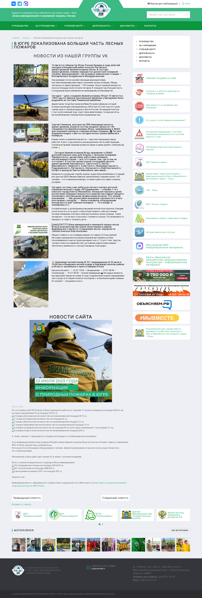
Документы (127, 26)
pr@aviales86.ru (98, 569)
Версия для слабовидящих (164, 3)
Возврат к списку (21, 504)
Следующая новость (115, 497)
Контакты (150, 26)
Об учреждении (45, 26)
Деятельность (101, 26)
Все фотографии (180, 530)
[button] (100, 524)
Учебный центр (73, 26)
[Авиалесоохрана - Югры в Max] (26, 4)
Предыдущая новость (27, 497)
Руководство (20, 26)
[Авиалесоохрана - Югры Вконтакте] (13, 4)
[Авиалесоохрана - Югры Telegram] (19, 4)
